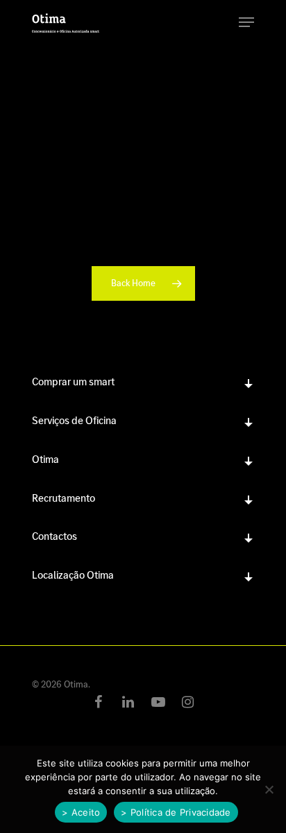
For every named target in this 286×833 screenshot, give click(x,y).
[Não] (269, 789)
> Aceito (81, 812)
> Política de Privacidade (175, 812)
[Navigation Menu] (246, 22)
